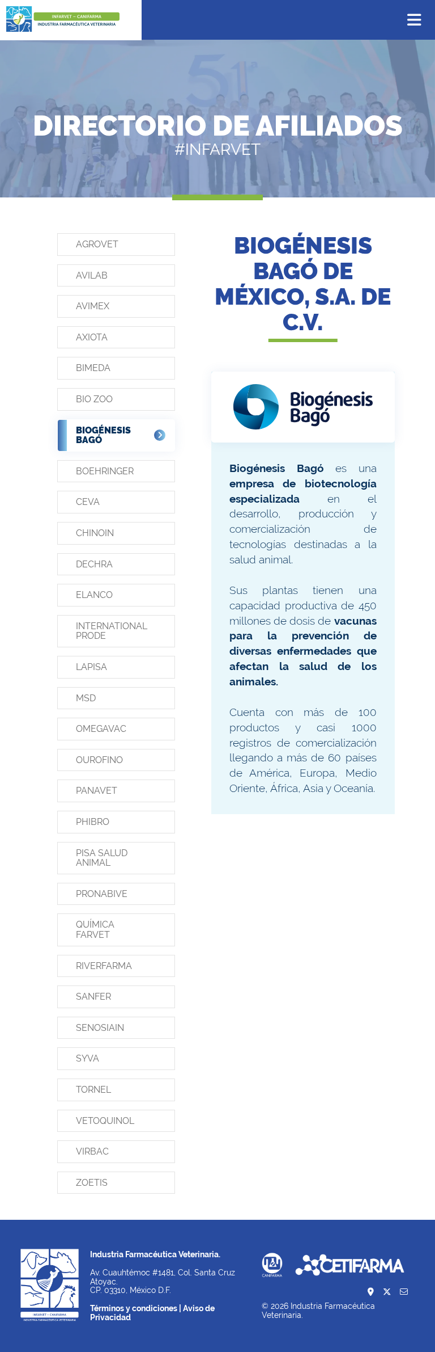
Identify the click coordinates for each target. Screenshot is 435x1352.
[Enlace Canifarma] (272, 1265)
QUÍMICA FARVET (95, 929)
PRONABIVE (101, 893)
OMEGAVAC (101, 728)
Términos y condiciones (133, 1308)
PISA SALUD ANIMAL (101, 858)
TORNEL (93, 1089)
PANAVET (96, 790)
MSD (86, 698)
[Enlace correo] (404, 1292)
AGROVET (97, 244)
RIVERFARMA (104, 966)
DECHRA (94, 564)
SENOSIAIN (100, 1027)
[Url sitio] (303, 406)
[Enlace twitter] (387, 1292)
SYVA (87, 1058)
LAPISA (91, 667)
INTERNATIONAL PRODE (111, 631)
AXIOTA (92, 337)
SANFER (93, 996)
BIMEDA (93, 368)
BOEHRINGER (105, 471)
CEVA (88, 501)
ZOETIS (92, 1182)
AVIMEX (92, 306)
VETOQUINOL (105, 1120)
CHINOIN (95, 533)
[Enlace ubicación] (371, 1292)
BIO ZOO (94, 399)
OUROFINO (99, 760)
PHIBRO (92, 821)
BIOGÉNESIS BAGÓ (103, 435)
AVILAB (92, 275)
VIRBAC (92, 1151)
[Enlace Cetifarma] (350, 1266)
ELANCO (94, 594)
